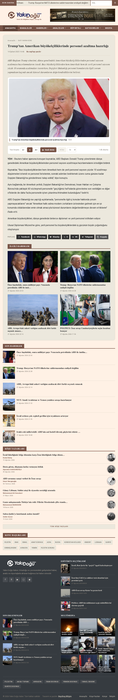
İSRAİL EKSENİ (88, 682)
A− (23, 150)
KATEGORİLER (93, 28)
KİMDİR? (88, 542)
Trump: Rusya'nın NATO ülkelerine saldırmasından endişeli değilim (53, 3)
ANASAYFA (10, 28)
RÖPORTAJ (75, 28)
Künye (104, 696)
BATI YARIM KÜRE (25, 40)
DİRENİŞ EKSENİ (10, 548)
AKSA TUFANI (23, 682)
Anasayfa (11, 40)
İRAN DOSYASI (52, 682)
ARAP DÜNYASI (37, 542)
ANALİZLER (59, 28)
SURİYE (108, 542)
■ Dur (62, 150)
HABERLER (42, 28)
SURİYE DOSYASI (12, 686)
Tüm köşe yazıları (59, 526)
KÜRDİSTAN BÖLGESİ (72, 542)
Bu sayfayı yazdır (33, 52)
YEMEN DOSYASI (70, 682)
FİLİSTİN (7, 542)
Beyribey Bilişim (65, 696)
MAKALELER (26, 28)
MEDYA (108, 28)
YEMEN (34, 548)
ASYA (49, 542)
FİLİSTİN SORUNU (47, 548)
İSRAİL (24, 542)
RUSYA (57, 542)
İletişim (112, 696)
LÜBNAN (98, 542)
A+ (36, 150)
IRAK (16, 542)
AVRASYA (24, 548)
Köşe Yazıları (94, 696)
